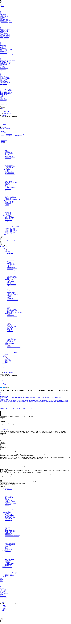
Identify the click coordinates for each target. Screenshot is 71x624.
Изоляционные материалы (49, 397)
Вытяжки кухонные (29, 397)
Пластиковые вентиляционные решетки (40, 402)
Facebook (4, 378)
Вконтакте (4, 605)
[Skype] (9, 387)
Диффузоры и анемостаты (27, 400)
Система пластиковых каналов (6, 402)
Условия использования (4, 593)
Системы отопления (10, 315)
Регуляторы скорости (20, 401)
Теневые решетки (30, 402)
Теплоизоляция (45, 401)
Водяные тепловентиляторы (37, 400)
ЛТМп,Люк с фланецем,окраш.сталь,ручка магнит (16, 406)
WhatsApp (4, 124)
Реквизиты (2, 584)
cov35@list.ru (3, 115)
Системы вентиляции (10, 281)
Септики (43, 397)
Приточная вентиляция (12, 401)
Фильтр (49, 401)
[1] (35, 411)
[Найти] (1, 5)
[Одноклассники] (2, 387)
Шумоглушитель (53, 401)
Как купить (7, 358)
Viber (3, 122)
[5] (35, 415)
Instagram (4, 119)
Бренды (1, 581)
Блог (1, 580)
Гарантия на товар (3, 591)
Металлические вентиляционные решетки (54, 402)
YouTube (4, 120)
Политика (2, 592)
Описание (4, 425)
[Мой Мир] (4, 387)
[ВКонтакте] (1, 387)
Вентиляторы (2, 400)
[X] (5, 387)
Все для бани (9, 259)
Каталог (6, 250)
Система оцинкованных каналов (62, 401)
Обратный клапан (61, 400)
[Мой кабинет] (0, 241)
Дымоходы (8, 346)
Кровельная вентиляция (22, 402)
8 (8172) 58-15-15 (4, 103)
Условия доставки (3, 590)
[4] (35, 414)
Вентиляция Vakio (15, 402)
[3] (35, 413)
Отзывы (3, 426)
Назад (7, 249)
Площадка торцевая (4, 401)
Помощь (1, 594)
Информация (2, 586)
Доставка (4, 428)
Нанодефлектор (67, 400)
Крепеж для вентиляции (46, 400)
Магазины (2, 588)
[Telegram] (11, 387)
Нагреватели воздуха (54, 400)
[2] (35, 412)
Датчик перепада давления (17, 400)
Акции (1, 579)
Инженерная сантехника (11, 334)
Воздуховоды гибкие (9, 400)
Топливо (59, 397)
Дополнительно (5, 429)
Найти (2, 619)
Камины (8, 307)
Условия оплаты (3, 589)
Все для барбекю (10, 253)
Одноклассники (5, 121)
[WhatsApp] (8, 387)
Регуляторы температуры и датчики (30, 401)
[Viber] (6, 387)
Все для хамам (9, 324)
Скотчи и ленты (39, 401)
